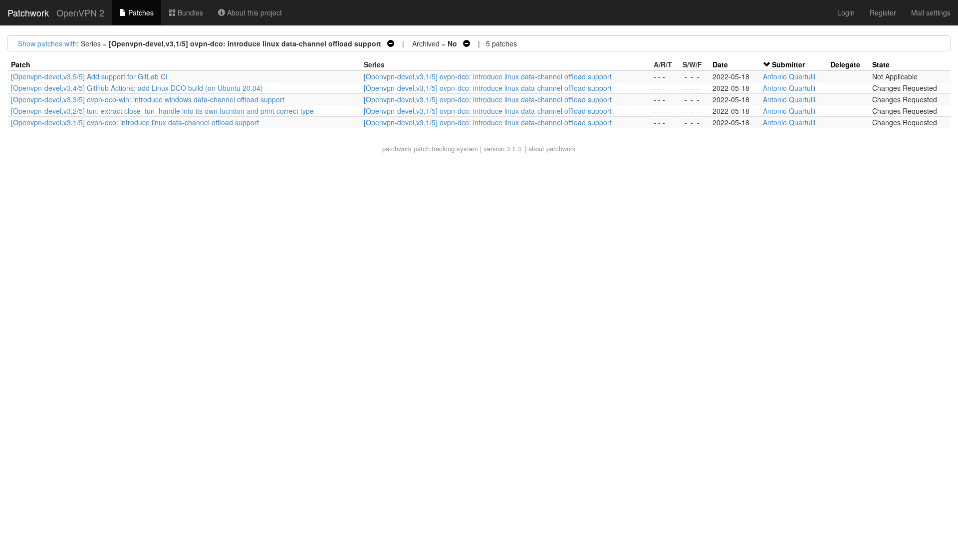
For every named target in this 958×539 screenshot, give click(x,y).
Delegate (845, 64)
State (881, 64)
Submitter (788, 64)
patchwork (397, 148)
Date (720, 64)
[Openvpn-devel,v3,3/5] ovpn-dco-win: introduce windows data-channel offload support (147, 99)
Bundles (189, 12)
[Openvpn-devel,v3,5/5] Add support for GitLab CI (89, 76)
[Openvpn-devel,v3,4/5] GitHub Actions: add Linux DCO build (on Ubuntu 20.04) (137, 88)
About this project (253, 12)
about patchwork (552, 148)
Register (883, 12)
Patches (140, 12)
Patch (20, 64)
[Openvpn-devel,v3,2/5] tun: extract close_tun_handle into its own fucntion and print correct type (162, 111)
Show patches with (47, 43)
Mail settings (931, 12)
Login (846, 12)
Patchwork (28, 12)
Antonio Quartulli (789, 76)
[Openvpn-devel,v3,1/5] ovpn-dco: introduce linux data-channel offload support (488, 76)
